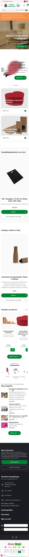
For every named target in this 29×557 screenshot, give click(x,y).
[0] (27, 5)
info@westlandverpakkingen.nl (13, 500)
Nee (24, 552)
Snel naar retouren (14, 467)
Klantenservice (14, 462)
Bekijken (13, 212)
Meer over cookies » (14, 554)
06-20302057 (8, 495)
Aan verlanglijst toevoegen (13, 216)
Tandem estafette (14, 404)
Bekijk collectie (13, 356)
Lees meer (11, 401)
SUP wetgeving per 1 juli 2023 (18, 416)
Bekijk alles (13, 433)
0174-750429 (8, 491)
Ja (19, 552)
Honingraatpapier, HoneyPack (8, 331)
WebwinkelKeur (14, 422)
